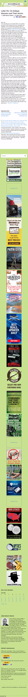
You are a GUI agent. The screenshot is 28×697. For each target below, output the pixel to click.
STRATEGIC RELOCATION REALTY (10, 133)
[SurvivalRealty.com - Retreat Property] (14, 170)
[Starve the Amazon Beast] (14, 456)
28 (12, 601)
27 (9, 601)
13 (9, 598)
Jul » (6, 603)
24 (23, 599)
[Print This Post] (14, 16)
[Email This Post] (15, 16)
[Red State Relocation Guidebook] (14, 515)
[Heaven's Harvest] (14, 281)
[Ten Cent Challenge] (14, 531)
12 (5, 598)
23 (20, 599)
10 (23, 597)
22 (16, 599)
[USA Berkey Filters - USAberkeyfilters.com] (14, 472)
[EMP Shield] (14, 487)
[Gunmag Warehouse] (14, 355)
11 (1, 598)
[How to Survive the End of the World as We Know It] (14, 402)
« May (2, 603)
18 (1, 599)
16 (20, 598)
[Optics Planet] (14, 546)
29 (16, 601)
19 (5, 599)
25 (1, 601)
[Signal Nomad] (14, 206)
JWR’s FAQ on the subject (15, 29)
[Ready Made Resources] (14, 425)
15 (16, 598)
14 (12, 598)
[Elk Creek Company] (14, 379)
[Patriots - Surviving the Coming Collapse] (14, 258)
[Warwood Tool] (14, 562)
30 (20, 601)
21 (12, 599)
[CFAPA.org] (14, 578)
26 (5, 601)
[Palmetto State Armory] (14, 329)
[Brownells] (14, 232)
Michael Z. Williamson (13, 103)
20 (9, 599)
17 (23, 598)
